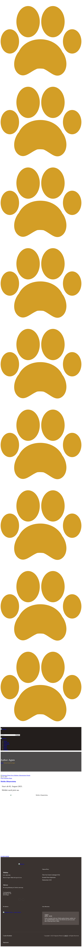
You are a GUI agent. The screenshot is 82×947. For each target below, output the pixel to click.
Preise (48, 877)
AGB (50, 880)
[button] (41, 731)
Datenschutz (45, 880)
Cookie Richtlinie (7, 935)
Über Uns (44, 875)
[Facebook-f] (19, 899)
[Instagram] (23, 899)
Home (2, 763)
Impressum (52, 877)
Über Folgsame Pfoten (6, 778)
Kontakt (44, 877)
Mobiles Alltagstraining (8, 781)
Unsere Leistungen (52, 875)
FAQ (58, 875)
